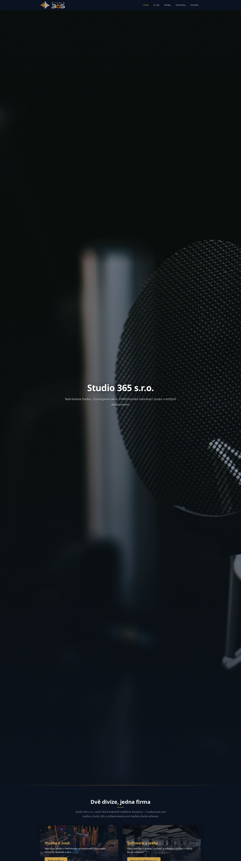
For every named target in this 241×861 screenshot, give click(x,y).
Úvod (146, 4)
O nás (156, 4)
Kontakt (194, 4)
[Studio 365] (52, 5)
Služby (167, 4)
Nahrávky (181, 4)
